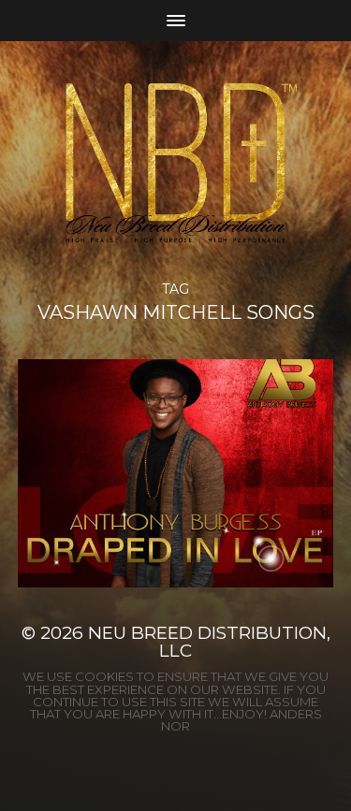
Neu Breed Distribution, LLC (209, 641)
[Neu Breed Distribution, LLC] (175, 161)
